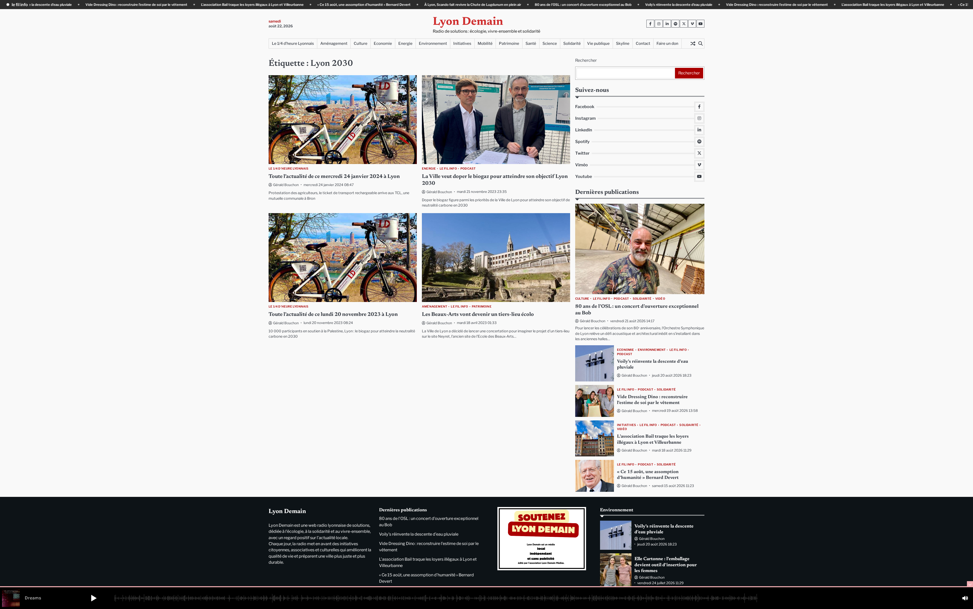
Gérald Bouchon (286, 185)
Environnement (433, 43)
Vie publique (598, 43)
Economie (383, 43)
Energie (405, 43)
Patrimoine (509, 43)
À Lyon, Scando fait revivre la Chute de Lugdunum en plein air (434, 5)
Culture (360, 43)
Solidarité (572, 43)
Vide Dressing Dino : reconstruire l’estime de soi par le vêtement (98, 5)
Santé (531, 43)
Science (549, 43)
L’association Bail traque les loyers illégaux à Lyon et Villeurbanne (213, 5)
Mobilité (485, 43)
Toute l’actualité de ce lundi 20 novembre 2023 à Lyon (333, 314)
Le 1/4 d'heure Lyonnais (289, 168)
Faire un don (667, 43)
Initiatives (462, 43)
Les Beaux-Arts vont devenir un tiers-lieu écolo (478, 314)
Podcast (468, 168)
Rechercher (586, 60)
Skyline (622, 43)
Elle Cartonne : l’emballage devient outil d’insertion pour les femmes (665, 565)
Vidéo (660, 298)
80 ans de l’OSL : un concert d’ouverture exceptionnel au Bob (544, 5)
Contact (643, 43)
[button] (93, 598)
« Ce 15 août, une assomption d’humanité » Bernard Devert (325, 5)
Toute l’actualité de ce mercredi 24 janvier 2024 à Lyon (334, 176)
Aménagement (333, 43)
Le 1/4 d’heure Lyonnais (293, 43)
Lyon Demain (468, 22)
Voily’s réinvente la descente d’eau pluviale (640, 5)
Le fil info (448, 168)
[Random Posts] (693, 43)
